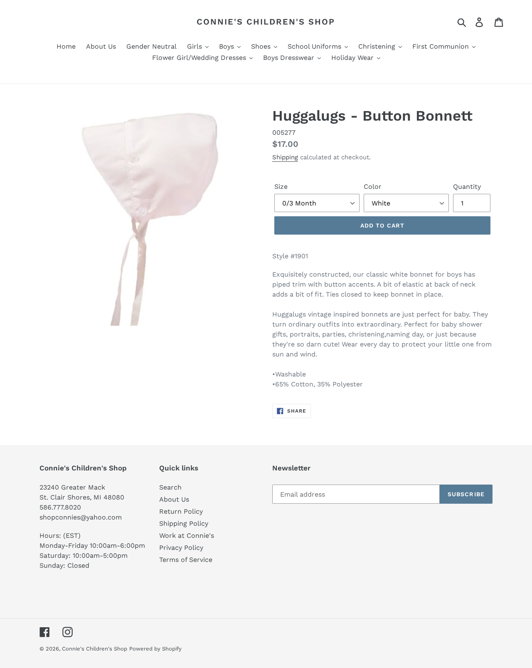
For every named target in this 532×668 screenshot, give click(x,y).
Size (281, 187)
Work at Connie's (186, 535)
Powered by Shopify (155, 649)
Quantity (467, 187)
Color (373, 187)
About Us (174, 499)
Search (170, 487)
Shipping (285, 157)
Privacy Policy (181, 548)
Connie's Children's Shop (266, 22)
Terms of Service (185, 560)
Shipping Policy (183, 523)
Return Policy (181, 511)
